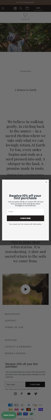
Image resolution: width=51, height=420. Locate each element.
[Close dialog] (46, 182)
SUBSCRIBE (25, 218)
